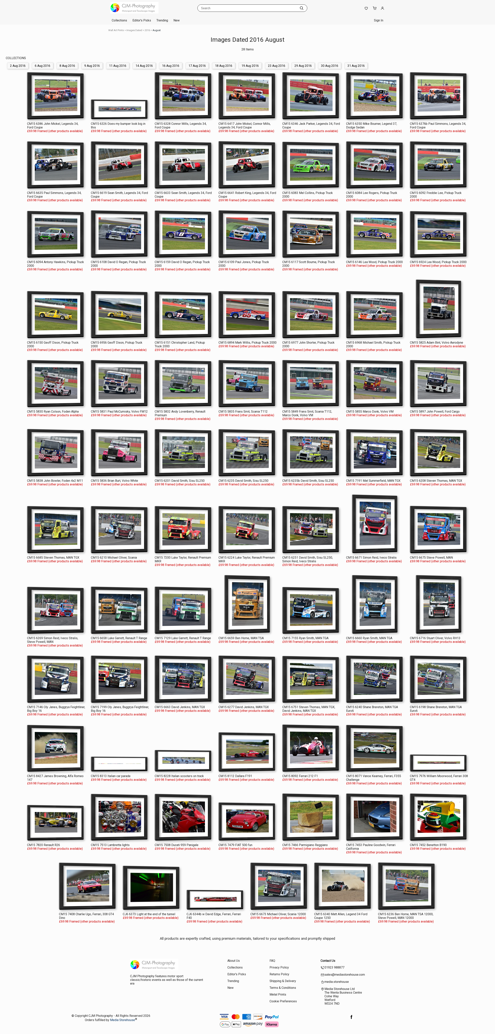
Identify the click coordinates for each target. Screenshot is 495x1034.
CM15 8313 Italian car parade (111, 776)
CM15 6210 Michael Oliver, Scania (114, 557)
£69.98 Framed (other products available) (55, 131)
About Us (233, 961)
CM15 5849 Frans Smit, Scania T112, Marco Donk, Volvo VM (307, 413)
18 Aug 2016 (223, 66)
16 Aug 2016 (170, 66)
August (157, 30)
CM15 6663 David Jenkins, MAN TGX (180, 707)
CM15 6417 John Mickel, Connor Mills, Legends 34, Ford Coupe (244, 125)
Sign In (378, 20)
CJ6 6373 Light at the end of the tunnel (149, 914)
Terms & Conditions (283, 988)
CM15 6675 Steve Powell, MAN (431, 557)
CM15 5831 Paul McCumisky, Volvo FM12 (119, 411)
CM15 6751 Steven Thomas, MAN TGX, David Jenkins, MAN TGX (308, 709)
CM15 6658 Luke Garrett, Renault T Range (119, 638)
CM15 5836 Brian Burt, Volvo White (114, 481)
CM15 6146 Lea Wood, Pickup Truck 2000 (374, 262)
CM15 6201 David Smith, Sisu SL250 (180, 481)
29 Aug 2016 (303, 66)
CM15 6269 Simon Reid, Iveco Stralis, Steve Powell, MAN (52, 640)
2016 (147, 30)
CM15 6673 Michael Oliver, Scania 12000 (278, 914)
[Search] (301, 8)
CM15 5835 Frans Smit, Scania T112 (243, 411)
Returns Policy (279, 974)
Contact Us (328, 961)
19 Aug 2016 (250, 66)
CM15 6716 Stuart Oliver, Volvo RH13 (435, 638)
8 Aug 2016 (67, 66)
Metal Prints (278, 994)
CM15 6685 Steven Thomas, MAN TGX (53, 557)
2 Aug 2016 (18, 66)
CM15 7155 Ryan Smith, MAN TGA (305, 638)
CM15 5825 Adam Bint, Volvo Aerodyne (436, 342)
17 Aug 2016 (197, 66)
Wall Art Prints (116, 30)
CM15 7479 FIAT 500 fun (235, 845)
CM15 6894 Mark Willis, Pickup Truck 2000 (247, 342)
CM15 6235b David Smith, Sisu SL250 (308, 481)
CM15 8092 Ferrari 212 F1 (300, 776)
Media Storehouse (122, 1020)
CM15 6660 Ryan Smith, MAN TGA (369, 638)
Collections (119, 20)
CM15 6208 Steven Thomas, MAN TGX (436, 481)
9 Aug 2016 (92, 66)
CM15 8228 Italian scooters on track (179, 776)
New (176, 20)
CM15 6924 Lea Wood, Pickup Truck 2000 (438, 262)
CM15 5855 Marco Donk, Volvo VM (369, 411)
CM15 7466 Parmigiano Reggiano (305, 845)
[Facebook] (351, 1019)
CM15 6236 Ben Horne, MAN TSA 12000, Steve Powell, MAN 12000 (405, 916)
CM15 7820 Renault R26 (43, 845)
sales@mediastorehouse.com (344, 974)
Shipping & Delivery (283, 981)
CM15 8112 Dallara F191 (235, 776)
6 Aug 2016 (42, 66)
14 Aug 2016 (144, 66)
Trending (162, 20)
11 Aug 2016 (117, 66)
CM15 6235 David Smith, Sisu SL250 (243, 481)
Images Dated (134, 30)
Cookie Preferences (283, 1001)
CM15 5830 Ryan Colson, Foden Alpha (53, 411)
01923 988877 (334, 967)
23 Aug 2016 (276, 66)
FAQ (272, 961)
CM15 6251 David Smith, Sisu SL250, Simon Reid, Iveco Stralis (307, 559)
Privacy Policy (279, 967)
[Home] (134, 12)
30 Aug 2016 (329, 66)
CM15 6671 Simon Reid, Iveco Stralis (371, 557)
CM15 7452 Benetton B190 (428, 845)
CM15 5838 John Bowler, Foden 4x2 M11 (55, 481)
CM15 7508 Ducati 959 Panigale (176, 845)
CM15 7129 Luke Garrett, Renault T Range (183, 638)
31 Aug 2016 (356, 66)
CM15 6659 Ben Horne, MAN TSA (241, 638)
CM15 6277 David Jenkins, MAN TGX (243, 707)
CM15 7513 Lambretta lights (110, 845)
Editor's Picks (141, 20)
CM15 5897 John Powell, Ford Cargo (435, 411)
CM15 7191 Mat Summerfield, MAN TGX (373, 481)
